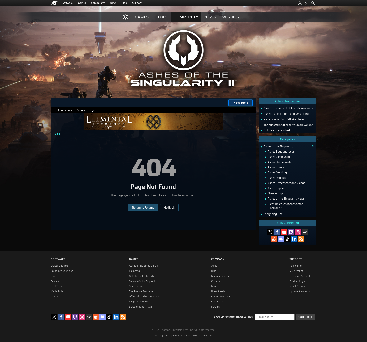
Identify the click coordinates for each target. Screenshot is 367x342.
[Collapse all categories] (313, 146)
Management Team (222, 276)
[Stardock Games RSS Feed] (301, 239)
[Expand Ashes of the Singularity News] (265, 199)
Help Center (296, 266)
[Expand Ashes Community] (265, 157)
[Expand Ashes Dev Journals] (265, 162)
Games (82, 3)
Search (81, 110)
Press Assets (218, 291)
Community (98, 3)
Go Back (169, 207)
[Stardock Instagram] (297, 232)
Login (92, 110)
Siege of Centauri (138, 302)
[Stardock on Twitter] (270, 232)
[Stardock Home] (54, 3)
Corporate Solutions (62, 271)
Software (68, 3)
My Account (296, 271)
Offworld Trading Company (144, 296)
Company (218, 259)
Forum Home (65, 110)
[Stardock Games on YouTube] (284, 232)
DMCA (196, 335)
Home (56, 134)
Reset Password (298, 286)
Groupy (55, 296)
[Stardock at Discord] (280, 239)
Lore (163, 17)
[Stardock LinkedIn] (294, 239)
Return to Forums (143, 207)
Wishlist (231, 17)
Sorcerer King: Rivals (140, 307)
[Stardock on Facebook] (277, 232)
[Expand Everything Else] (261, 214)
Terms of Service (181, 335)
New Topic (240, 102)
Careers (215, 281)
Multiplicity (57, 291)
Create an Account (299, 276)
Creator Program (220, 296)
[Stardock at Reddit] (273, 239)
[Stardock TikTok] (287, 239)
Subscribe (305, 317)
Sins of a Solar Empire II (142, 281)
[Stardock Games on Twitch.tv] (290, 232)
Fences (55, 281)
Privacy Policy (162, 335)
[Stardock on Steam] (304, 232)
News (113, 3)
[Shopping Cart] (306, 3)
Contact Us (217, 302)
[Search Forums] (313, 3)
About (214, 266)
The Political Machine (141, 291)
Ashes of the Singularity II (143, 266)
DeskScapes (57, 286)
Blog (124, 3)
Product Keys (297, 281)
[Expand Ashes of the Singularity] (261, 147)
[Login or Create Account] (300, 3)
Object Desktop (59, 266)
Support (137, 3)
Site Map (207, 335)
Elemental (134, 271)
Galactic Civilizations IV (142, 276)
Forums (215, 307)
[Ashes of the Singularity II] (183, 58)
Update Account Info (301, 291)
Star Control (135, 286)
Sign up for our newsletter (233, 317)
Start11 (54, 276)
